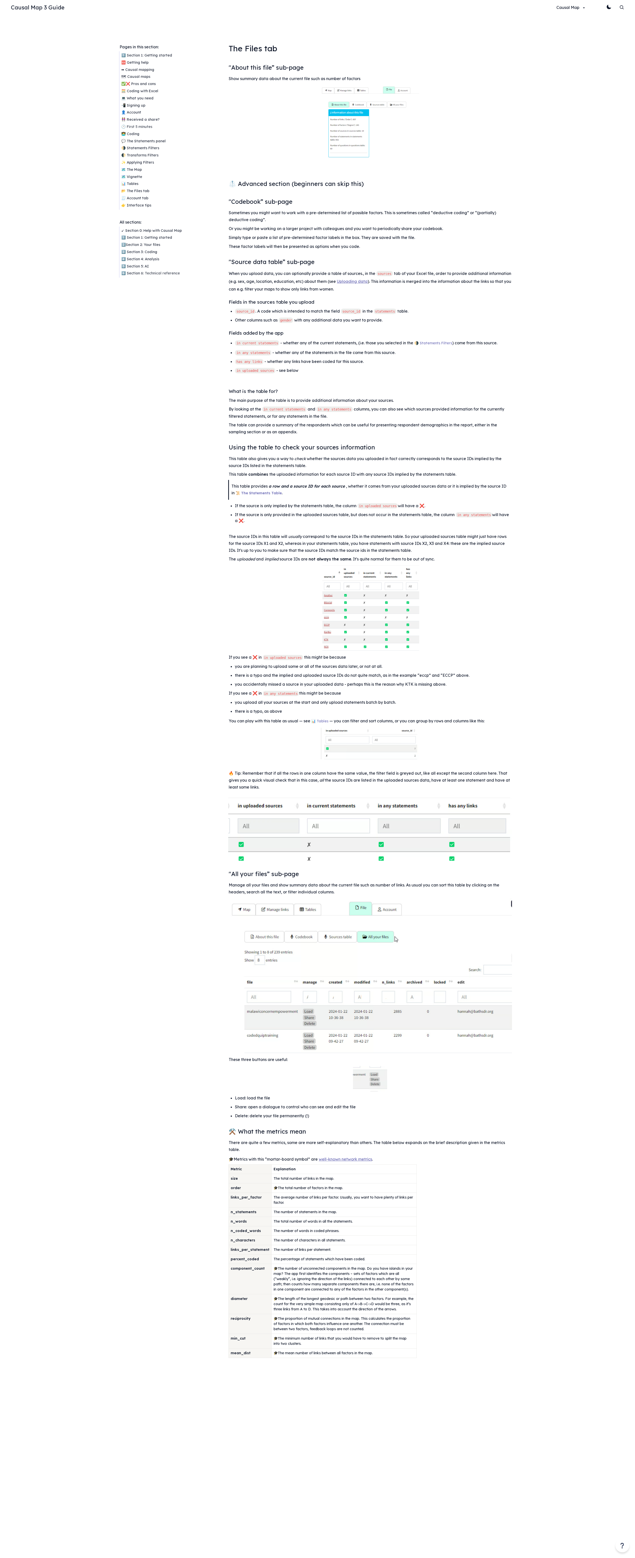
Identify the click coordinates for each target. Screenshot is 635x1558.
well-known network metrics (345, 1159)
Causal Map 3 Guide (37, 7)
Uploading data (352, 281)
